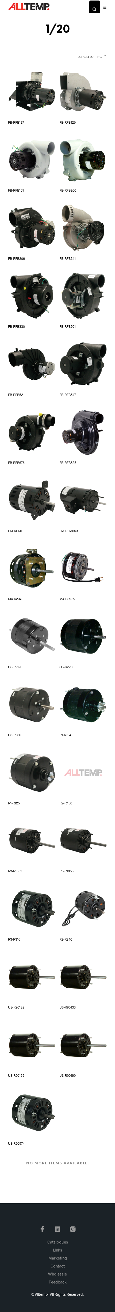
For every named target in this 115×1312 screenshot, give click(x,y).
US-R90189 (67, 1075)
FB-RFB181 (16, 190)
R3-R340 (65, 939)
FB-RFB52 (15, 394)
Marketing (57, 1258)
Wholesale (57, 1273)
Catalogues (57, 1242)
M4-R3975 (67, 599)
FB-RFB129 (67, 122)
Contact (58, 1266)
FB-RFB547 (67, 394)
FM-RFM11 (16, 531)
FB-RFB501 (67, 326)
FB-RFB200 (67, 190)
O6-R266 (14, 735)
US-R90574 (16, 1143)
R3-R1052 (15, 871)
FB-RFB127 (16, 122)
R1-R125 (14, 803)
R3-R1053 (66, 871)
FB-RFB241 (67, 258)
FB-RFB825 (67, 462)
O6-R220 (65, 667)
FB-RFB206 (16, 258)
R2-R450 (65, 803)
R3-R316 (14, 939)
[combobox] (83, 56)
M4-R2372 (15, 599)
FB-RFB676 (16, 462)
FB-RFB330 (16, 326)
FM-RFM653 (68, 531)
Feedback (58, 1281)
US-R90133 (67, 1007)
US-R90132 (16, 1007)
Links (57, 1250)
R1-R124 (65, 735)
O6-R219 (14, 667)
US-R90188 (16, 1075)
